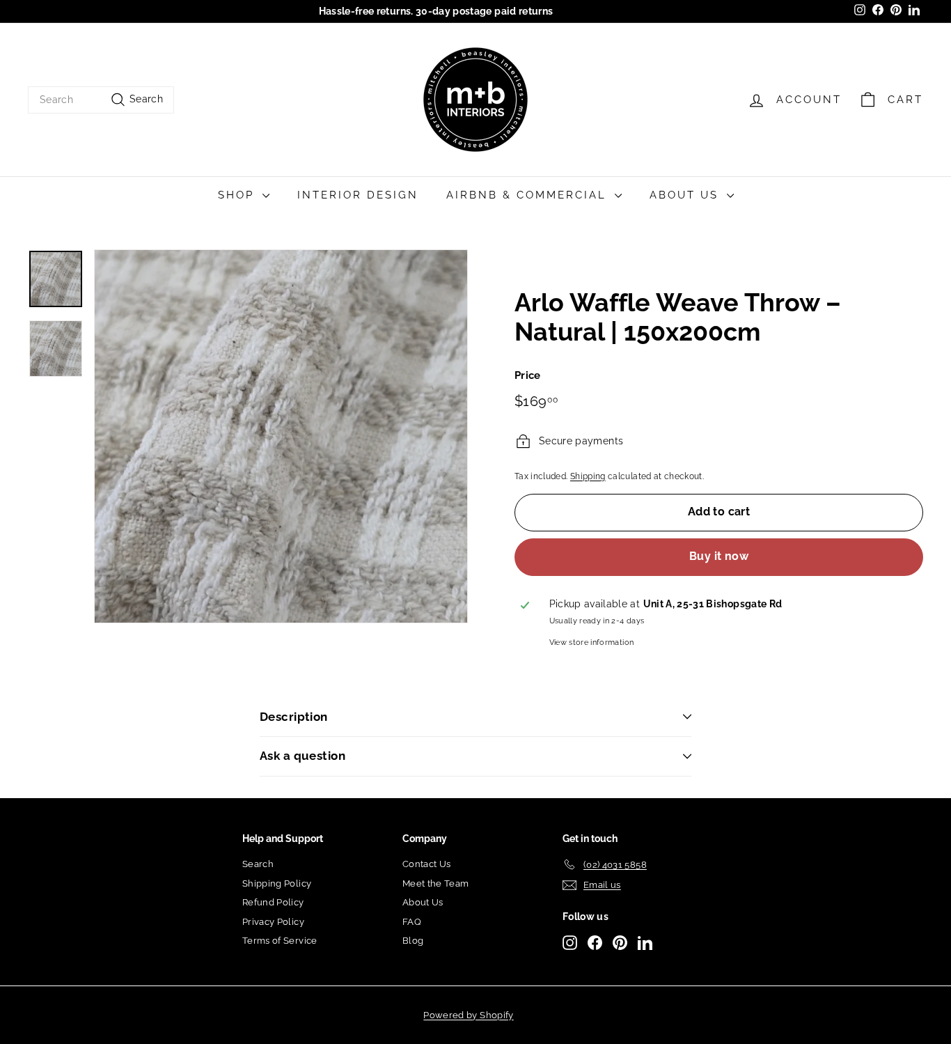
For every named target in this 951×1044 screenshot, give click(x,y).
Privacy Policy (273, 922)
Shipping (588, 476)
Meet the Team (435, 883)
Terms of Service (279, 940)
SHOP (238, 195)
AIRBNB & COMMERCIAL (528, 195)
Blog (412, 940)
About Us (422, 902)
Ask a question (302, 756)
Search (258, 864)
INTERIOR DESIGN (357, 195)
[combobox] (101, 100)
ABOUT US (686, 195)
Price (527, 376)
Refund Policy (273, 902)
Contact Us (426, 864)
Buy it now (718, 556)
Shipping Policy (276, 883)
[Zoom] (281, 436)
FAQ (411, 922)
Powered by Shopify (468, 1015)
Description (294, 717)
